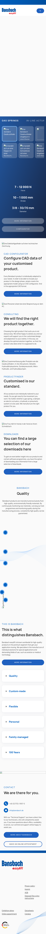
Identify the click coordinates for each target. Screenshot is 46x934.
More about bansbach (21, 835)
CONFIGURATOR (23, 229)
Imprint (27, 889)
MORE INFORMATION (23, 221)
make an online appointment (23, 844)
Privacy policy (30, 886)
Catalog (28, 914)
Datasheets (29, 910)
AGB (26, 892)
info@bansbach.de (16, 810)
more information (23, 294)
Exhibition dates (8, 910)
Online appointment (9, 914)
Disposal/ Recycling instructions (32, 897)
